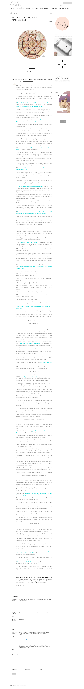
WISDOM (12, 8)
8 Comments (50, 21)
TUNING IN (18, 8)
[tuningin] (14, 13)
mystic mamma (16, 685)
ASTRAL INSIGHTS (26, 8)
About (61, 4)
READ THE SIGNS (35, 8)
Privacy (61, 5)
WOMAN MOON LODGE (44, 8)
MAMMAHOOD (54, 8)
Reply (13, 609)
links (20, 581)
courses (42, 581)
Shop (61, 2)
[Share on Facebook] (50, 13)
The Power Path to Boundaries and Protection (31, 260)
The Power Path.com (28, 81)
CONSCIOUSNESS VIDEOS (64, 8)
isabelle (13, 645)
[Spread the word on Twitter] (51, 13)
